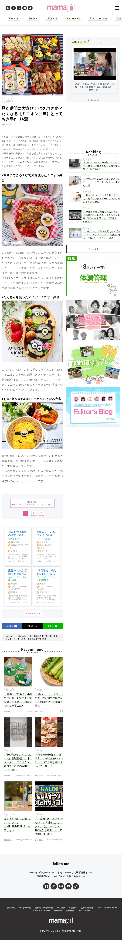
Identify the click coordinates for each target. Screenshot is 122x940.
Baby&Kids (73, 18)
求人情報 (61, 908)
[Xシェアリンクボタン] (54, 886)
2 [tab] (92, 100)
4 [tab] (98, 100)
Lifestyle (52, 18)
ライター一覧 (25, 908)
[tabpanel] (94, 69)
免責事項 (58, 910)
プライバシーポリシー (107, 908)
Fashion (14, 18)
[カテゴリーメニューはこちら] (117, 8)
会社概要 (70, 910)
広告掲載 (73, 908)
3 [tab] (95, 100)
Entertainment (98, 18)
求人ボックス (22, 561)
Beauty (32, 18)
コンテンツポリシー (41, 910)
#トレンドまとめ (33, 613)
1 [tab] (89, 100)
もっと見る (93, 249)
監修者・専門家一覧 (44, 908)
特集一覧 (11, 908)
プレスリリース (85, 910)
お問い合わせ (87, 908)
